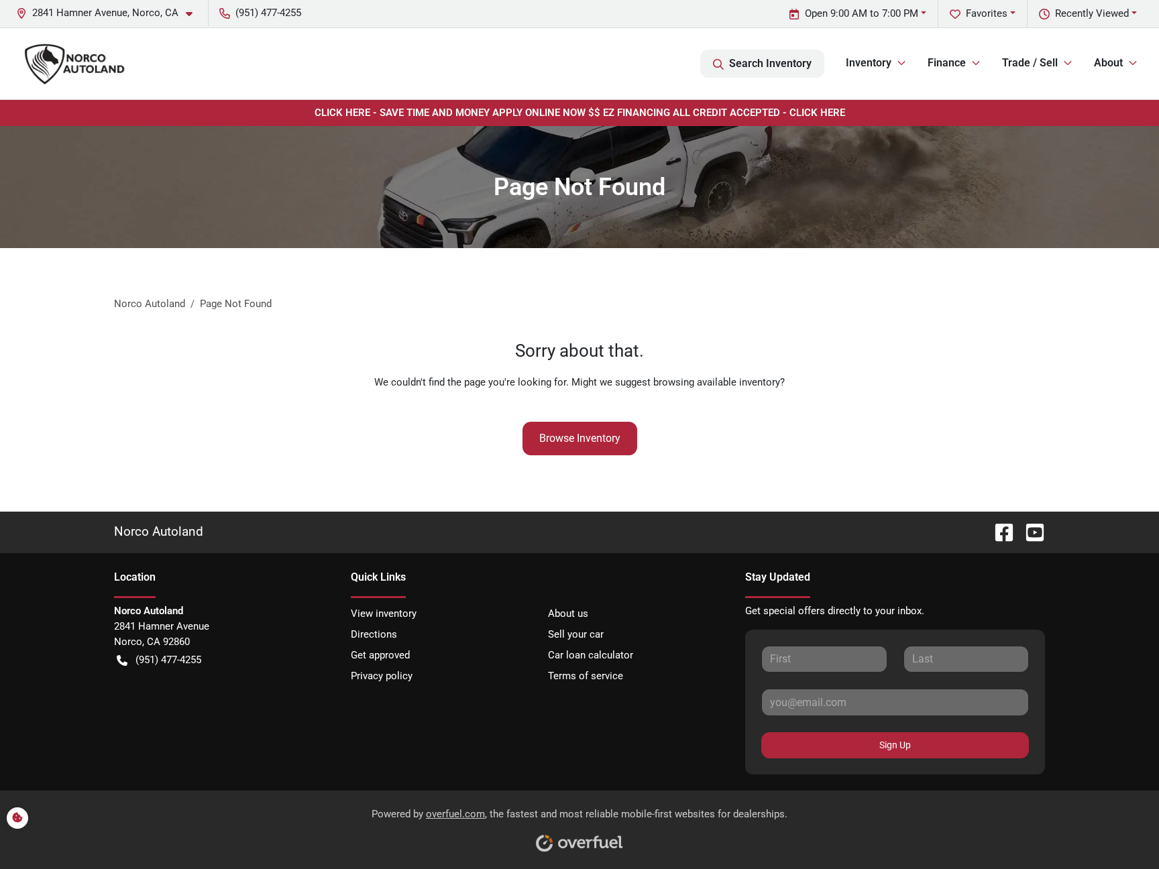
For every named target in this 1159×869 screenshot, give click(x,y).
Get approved (380, 655)
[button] (110, 13)
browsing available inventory (716, 382)
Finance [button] (947, 62)
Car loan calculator (590, 655)
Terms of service (585, 676)
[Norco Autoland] (74, 63)
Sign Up (895, 745)
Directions (374, 634)
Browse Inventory (579, 438)
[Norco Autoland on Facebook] (998, 531)
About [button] (1108, 62)
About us (568, 613)
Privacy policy (381, 676)
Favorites (986, 13)
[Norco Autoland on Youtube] (1029, 531)
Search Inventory (770, 63)
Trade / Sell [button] (1030, 62)
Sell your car (576, 634)
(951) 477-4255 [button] (268, 13)
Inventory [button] (868, 62)
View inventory (384, 613)
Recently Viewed (1092, 13)
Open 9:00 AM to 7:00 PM (861, 13)
